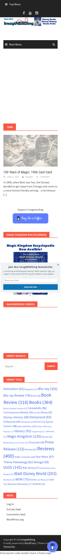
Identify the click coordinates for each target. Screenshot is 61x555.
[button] (30, 267)
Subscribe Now (30, 287)
